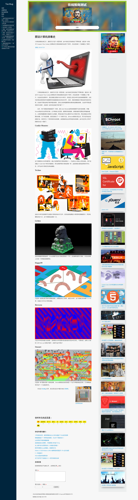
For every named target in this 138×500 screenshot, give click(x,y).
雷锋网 (66, 388)
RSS (3, 16)
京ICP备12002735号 (41, 496)
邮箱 (45, 485)
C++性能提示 (38, 453)
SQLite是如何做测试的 (41, 455)
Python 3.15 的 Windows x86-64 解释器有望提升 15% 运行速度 (52, 450)
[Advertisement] (63, 415)
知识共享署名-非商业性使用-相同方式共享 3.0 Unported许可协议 (53, 494)
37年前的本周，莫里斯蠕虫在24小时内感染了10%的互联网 (51, 435)
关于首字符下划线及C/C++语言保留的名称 (47, 458)
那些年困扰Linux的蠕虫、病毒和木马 (45, 448)
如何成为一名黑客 (7, 27)
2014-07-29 (41, 47)
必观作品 (4, 10)
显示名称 (38, 485)
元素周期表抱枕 (78, 403)
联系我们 (35, 496)
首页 (3, 8)
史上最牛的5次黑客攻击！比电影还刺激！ (47, 445)
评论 (37, 471)
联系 (3, 14)
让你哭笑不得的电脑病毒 (42, 440)
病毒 (36, 47)
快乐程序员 (5, 12)
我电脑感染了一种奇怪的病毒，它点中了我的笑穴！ (49, 437)
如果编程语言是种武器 (8, 25)
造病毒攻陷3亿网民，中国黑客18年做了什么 (47, 443)
